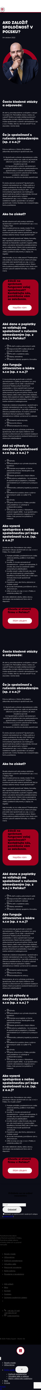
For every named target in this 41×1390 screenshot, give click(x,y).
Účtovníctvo (9, 1257)
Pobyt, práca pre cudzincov (20, 1378)
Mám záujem (20, 620)
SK (1, 1389)
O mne (7, 1383)
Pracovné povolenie (12, 1267)
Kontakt (7, 1291)
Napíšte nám (20, 307)
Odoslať (12, 1209)
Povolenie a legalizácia (14, 1274)
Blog (6, 1287)
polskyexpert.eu (13, 1316)
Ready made (10, 1254)
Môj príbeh (8, 1284)
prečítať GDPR (8, 1216)
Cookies (7, 1294)
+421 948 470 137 (10, 1313)
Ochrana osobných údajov (15, 1297)
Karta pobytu (9, 1271)
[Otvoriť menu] (2, 9)
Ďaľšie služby (9, 1370)
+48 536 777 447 (13, 1311)
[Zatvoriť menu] (0, 1358)
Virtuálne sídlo (10, 1264)
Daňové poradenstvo (13, 1261)
